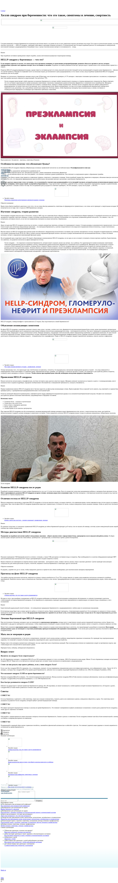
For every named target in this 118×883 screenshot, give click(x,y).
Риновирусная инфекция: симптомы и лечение (23, 774)
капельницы (5, 791)
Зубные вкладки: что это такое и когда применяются (20, 595)
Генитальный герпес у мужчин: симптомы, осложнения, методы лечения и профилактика (29, 822)
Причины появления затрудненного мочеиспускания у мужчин (24, 200)
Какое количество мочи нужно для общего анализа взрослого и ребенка (30, 762)
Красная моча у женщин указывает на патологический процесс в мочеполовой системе (28, 812)
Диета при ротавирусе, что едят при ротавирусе (16, 816)
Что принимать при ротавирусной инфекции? (15, 806)
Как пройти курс (6, 793)
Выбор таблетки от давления (10, 809)
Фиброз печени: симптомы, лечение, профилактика (17, 826)
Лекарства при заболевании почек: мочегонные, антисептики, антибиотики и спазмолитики (30, 819)
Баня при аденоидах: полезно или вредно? (17, 832)
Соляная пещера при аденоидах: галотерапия (18, 845)
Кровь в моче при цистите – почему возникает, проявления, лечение (26, 520)
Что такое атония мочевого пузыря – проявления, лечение (22, 367)
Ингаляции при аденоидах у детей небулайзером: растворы (23, 842)
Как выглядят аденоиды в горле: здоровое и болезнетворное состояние (26, 835)
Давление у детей (9, 839)
